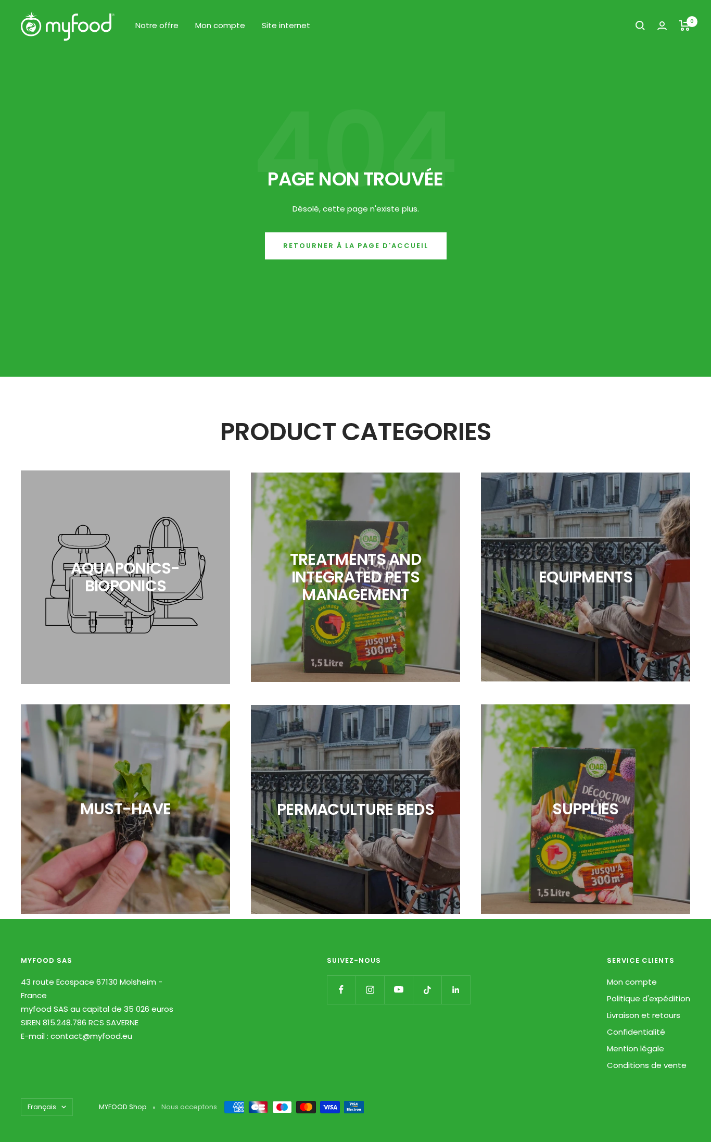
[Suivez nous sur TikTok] (427, 989)
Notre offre (157, 25)
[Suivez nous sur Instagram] (369, 989)
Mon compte (220, 25)
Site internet (286, 25)
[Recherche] (640, 25)
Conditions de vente (647, 1065)
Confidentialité (636, 1031)
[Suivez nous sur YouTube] (398, 989)
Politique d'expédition (648, 998)
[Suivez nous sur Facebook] (341, 989)
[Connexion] (662, 25)
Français (42, 1107)
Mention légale (635, 1048)
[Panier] (684, 25)
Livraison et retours (643, 1015)
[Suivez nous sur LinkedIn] (455, 989)
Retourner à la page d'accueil (355, 246)
